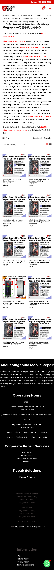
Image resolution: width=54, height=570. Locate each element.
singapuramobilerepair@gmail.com (30, 526)
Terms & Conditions (25, 564)
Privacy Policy (23, 561)
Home (5, 15)
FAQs (19, 555)
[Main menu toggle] (49, 8)
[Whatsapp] (46, 563)
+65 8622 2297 (44, 2)
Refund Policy (23, 558)
